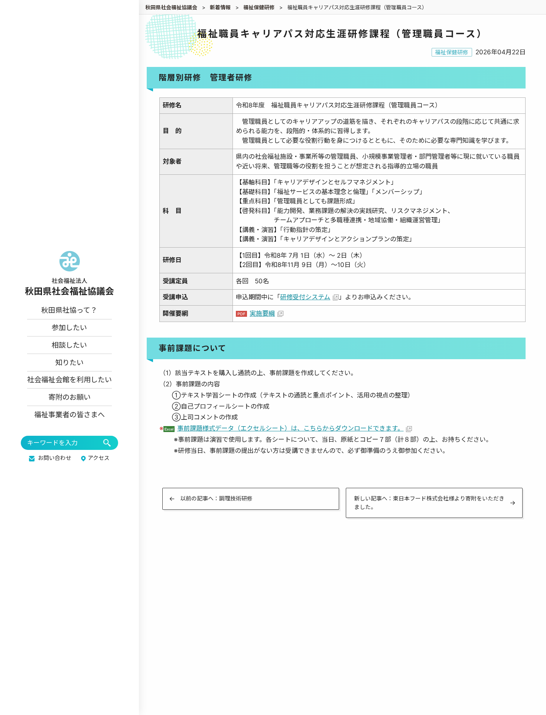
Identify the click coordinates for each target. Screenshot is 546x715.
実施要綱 (262, 313)
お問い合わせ (54, 458)
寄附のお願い (69, 397)
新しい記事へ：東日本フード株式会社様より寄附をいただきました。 (429, 502)
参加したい (69, 327)
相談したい (69, 345)
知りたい (69, 362)
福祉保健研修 (451, 52)
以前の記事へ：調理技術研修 (216, 498)
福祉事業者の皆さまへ (69, 414)
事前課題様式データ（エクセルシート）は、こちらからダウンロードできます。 (290, 428)
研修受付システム (305, 297)
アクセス (99, 458)
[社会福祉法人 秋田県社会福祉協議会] (69, 273)
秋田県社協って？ (69, 310)
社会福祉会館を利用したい (69, 379)
